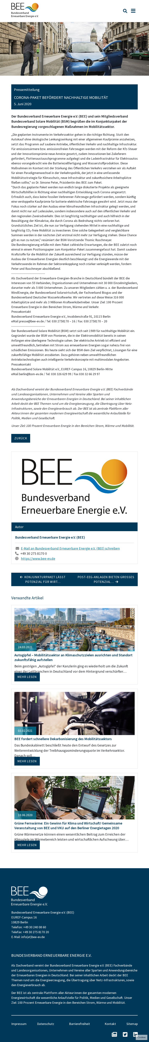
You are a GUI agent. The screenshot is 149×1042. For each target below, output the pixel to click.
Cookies (142, 1037)
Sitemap (132, 1024)
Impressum (19, 1024)
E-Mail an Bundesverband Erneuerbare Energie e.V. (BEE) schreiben (70, 548)
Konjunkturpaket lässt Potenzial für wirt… (44, 579)
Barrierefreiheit (79, 1024)
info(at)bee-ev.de (33, 937)
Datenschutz (45, 1024)
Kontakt (110, 1024)
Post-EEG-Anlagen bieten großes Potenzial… (106, 579)
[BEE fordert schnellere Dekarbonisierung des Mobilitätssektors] (74, 713)
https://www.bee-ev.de (38, 558)
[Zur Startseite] (25, 10)
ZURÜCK (20, 438)
